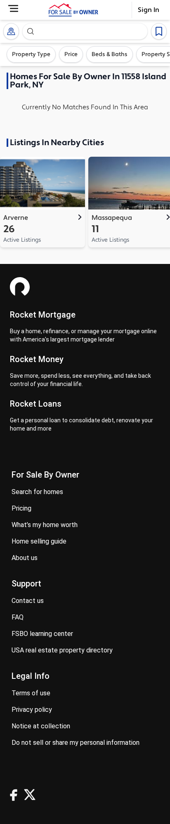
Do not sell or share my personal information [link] (75, 742)
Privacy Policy (32, 709)
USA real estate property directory (62, 650)
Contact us (28, 601)
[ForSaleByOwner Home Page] (73, 9)
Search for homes (37, 492)
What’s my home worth (45, 525)
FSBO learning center (42, 634)
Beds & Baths (110, 54)
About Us (25, 558)
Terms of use (31, 693)
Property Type (31, 54)
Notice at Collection (41, 726)
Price (71, 54)
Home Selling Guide (39, 541)
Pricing (21, 508)
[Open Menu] (13, 8)
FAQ (18, 617)
